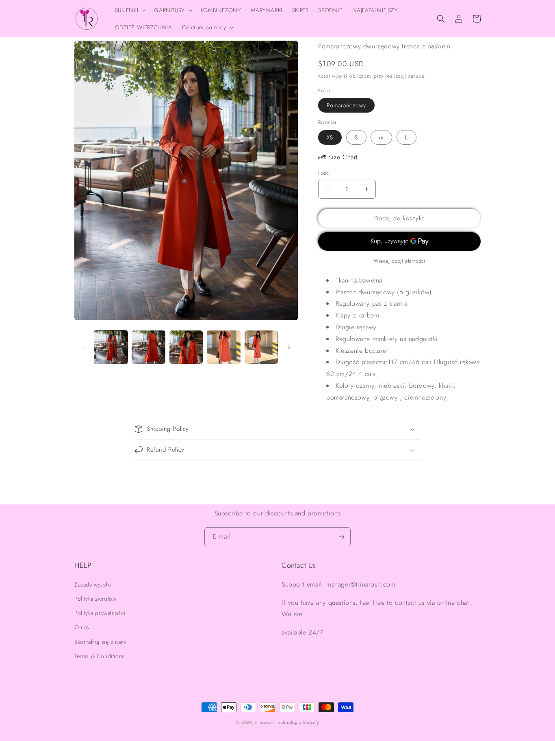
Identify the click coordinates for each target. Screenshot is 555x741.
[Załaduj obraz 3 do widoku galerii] (186, 347)
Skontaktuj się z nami (100, 642)
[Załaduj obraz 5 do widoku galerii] (261, 347)
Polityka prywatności (100, 613)
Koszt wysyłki (332, 76)
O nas (81, 627)
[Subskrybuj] (341, 536)
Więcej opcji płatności (399, 261)
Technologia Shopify (297, 722)
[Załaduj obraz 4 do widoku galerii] (223, 347)
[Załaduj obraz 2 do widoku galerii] (148, 347)
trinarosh (264, 722)
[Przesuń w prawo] (289, 347)
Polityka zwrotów (95, 599)
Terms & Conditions (99, 656)
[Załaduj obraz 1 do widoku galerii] (111, 347)
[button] (130, 10)
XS (330, 137)
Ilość (323, 173)
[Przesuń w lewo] (83, 347)
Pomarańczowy (346, 105)
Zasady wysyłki (92, 584)
